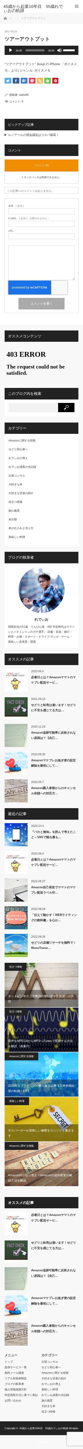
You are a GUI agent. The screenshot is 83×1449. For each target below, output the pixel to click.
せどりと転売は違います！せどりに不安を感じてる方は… (53, 707)
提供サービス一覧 (16, 1367)
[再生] (10, 50)
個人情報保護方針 (16, 1389)
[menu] (76, 6)
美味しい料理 (17, 537)
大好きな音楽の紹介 (21, 493)
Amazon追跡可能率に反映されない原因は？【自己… (53, 735)
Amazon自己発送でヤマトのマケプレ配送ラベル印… (53, 889)
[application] (41, 50)
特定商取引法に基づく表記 (21, 1395)
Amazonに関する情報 (22, 440)
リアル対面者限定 (16, 1378)
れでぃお (41, 619)
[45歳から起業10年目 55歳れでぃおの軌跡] (34, 8)
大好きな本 (15, 484)
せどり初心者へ (18, 449)
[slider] (69, 50)
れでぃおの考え (18, 458)
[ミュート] (59, 50)
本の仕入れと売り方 (21, 528)
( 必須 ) (16, 206)
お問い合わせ (13, 1400)
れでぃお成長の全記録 (22, 466)
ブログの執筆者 (14, 1384)
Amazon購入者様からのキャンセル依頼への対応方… (53, 790)
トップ (9, 1361)
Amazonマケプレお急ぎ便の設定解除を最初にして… (53, 763)
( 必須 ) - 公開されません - (28, 218)
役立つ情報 (15, 502)
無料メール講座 (14, 1372)
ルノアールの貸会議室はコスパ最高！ (33, 135)
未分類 (13, 519)
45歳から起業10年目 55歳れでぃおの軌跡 (43, 1428)
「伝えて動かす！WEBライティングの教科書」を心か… (54, 917)
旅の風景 (14, 510)
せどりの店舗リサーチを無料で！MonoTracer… (53, 945)
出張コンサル (17, 475)
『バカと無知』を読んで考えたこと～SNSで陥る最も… (53, 834)
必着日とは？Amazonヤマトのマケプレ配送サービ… (53, 679)
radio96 (24, 94)
